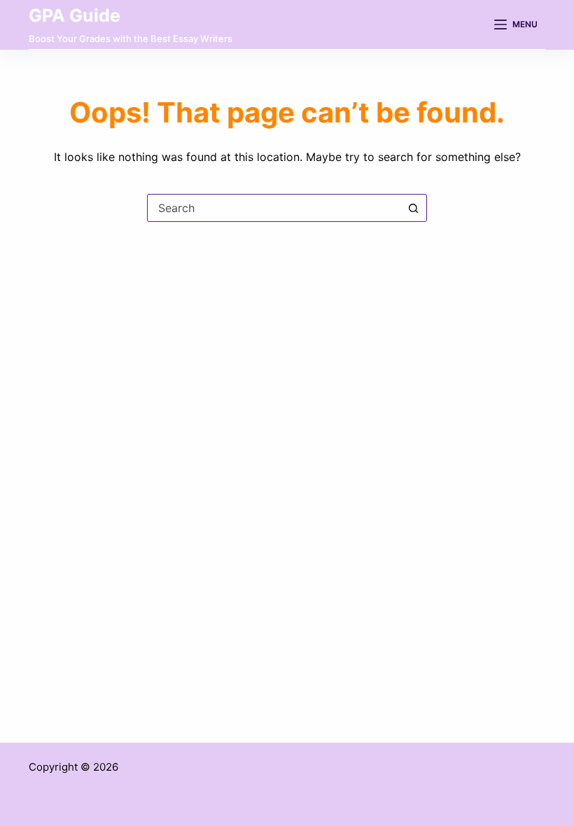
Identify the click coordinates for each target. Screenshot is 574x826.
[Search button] (413, 208)
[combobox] (274, 208)
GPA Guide (74, 15)
